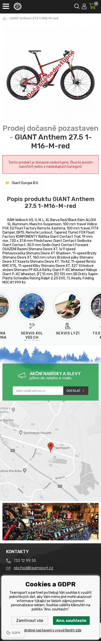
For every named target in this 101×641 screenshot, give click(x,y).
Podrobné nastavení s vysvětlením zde (50, 630)
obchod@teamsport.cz (33, 568)
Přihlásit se (84, 5)
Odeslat (73, 390)
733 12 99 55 (25, 560)
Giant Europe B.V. (25, 183)
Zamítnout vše (29, 620)
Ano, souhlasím (71, 620)
